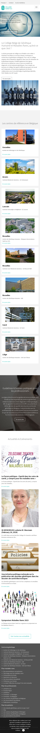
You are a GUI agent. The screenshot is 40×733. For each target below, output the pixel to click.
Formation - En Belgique (10, 696)
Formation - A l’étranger (10, 694)
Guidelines (6, 692)
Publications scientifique (10, 702)
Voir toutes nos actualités (20, 636)
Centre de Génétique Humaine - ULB (13, 662)
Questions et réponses (10, 677)
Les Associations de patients (11, 679)
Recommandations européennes (12, 671)
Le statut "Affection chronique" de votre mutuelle (17, 683)
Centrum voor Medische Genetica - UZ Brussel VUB (18, 660)
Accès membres (20, 3)
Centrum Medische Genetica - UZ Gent (14, 664)
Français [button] (3, 3)
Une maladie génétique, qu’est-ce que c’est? (16, 708)
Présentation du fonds (9, 675)
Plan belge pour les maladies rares (13, 673)
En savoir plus (7, 79)
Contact (11, 3)
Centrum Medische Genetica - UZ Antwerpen (16, 652)
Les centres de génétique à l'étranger (14, 712)
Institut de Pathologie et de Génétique (14, 650)
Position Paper (7, 690)
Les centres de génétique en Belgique (14, 698)
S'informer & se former (10, 681)
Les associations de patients (11, 716)
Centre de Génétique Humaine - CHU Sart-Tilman (17, 666)
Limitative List (7, 689)
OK (23, 730)
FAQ (4, 710)
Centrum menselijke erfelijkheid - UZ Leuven (16, 654)
